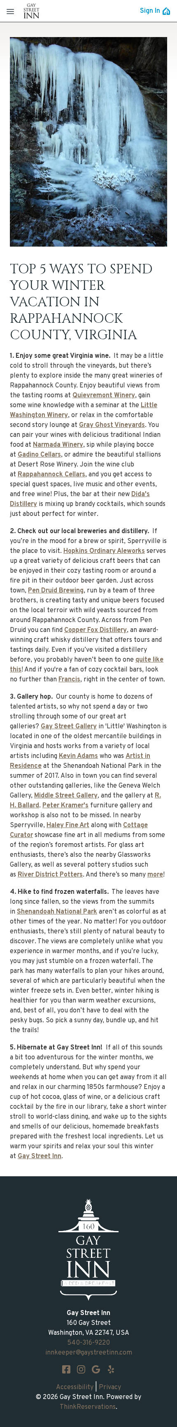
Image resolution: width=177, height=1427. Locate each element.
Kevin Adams (78, 756)
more (155, 875)
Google (96, 1369)
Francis (69, 680)
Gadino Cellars (39, 455)
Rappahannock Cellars (51, 475)
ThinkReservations (88, 1407)
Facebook (66, 1369)
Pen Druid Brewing (56, 591)
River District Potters (50, 875)
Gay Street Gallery (69, 727)
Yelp (111, 1369)
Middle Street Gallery (66, 796)
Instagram (81, 1369)
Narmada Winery (58, 445)
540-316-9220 (88, 1343)
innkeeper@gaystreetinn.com (88, 1353)
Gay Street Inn (39, 1156)
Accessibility (74, 1387)
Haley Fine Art (68, 825)
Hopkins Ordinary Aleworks (104, 551)
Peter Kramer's (65, 806)
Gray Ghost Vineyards (112, 425)
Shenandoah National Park (57, 912)
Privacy (110, 1387)
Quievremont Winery (103, 396)
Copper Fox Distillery (95, 630)
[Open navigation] (10, 11)
